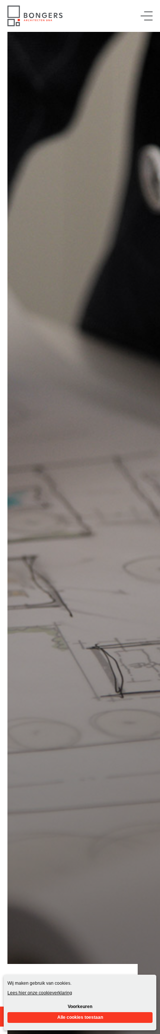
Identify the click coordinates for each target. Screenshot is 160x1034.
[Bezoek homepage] (35, 16)
